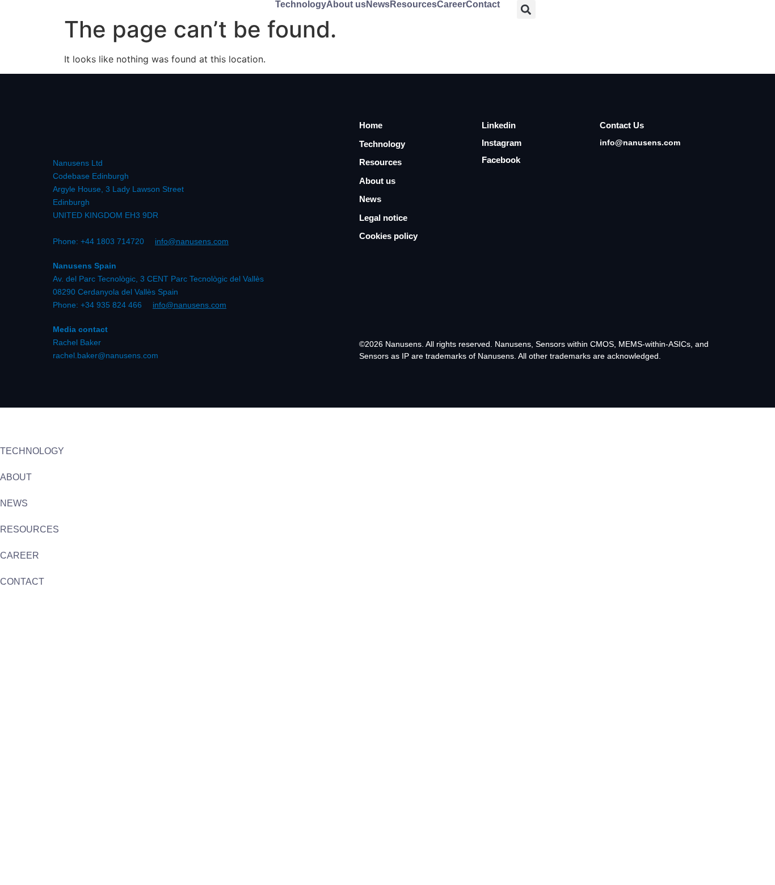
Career (451, 4)
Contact (483, 4)
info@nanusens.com (192, 241)
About (16, 477)
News (378, 4)
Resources (413, 4)
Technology (300, 4)
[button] (526, 9)
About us (346, 4)
